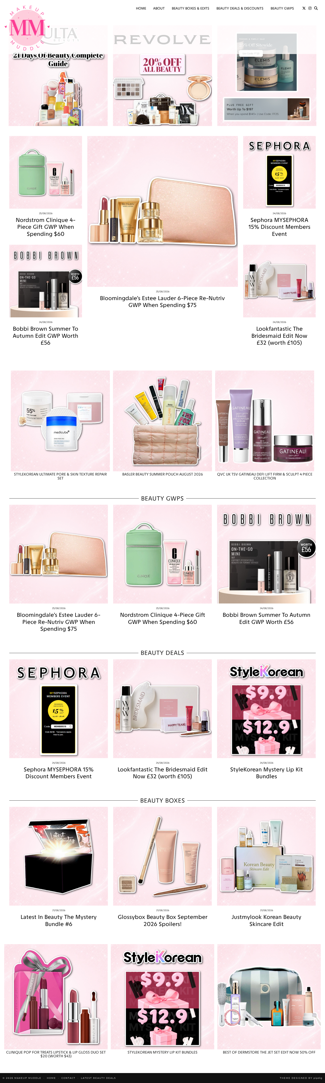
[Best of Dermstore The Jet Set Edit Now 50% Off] (269, 996)
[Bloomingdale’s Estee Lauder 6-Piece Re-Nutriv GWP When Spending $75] (162, 211)
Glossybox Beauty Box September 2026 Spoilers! (162, 920)
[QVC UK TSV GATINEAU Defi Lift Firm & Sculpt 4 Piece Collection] (264, 421)
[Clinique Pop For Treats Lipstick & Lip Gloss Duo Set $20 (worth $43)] (56, 996)
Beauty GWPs (282, 8)
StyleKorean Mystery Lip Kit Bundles (266, 773)
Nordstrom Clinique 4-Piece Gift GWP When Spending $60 (45, 227)
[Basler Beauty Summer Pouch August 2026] (162, 421)
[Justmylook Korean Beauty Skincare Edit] (266, 856)
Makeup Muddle (27, 1078)
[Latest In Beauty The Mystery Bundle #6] (58, 856)
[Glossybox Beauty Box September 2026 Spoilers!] (162, 856)
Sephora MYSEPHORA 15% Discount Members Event (279, 227)
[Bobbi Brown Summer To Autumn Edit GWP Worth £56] (45, 281)
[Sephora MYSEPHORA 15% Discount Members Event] (279, 172)
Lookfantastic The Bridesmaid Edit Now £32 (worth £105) (279, 335)
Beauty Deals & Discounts (240, 8)
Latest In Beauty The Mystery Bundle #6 (59, 920)
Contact (68, 1078)
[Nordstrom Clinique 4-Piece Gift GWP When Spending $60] (45, 172)
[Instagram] (310, 8)
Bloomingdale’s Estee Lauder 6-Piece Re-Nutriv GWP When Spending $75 (162, 302)
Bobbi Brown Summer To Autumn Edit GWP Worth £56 (45, 335)
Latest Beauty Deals (98, 1078)
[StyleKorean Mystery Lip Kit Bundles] (266, 708)
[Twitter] (304, 8)
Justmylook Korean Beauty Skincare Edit (266, 920)
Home (141, 8)
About (159, 8)
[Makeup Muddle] (27, 27)
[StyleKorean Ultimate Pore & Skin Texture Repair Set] (60, 421)
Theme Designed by (301, 1078)
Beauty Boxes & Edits (190, 8)
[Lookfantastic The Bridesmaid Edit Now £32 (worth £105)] (279, 281)
